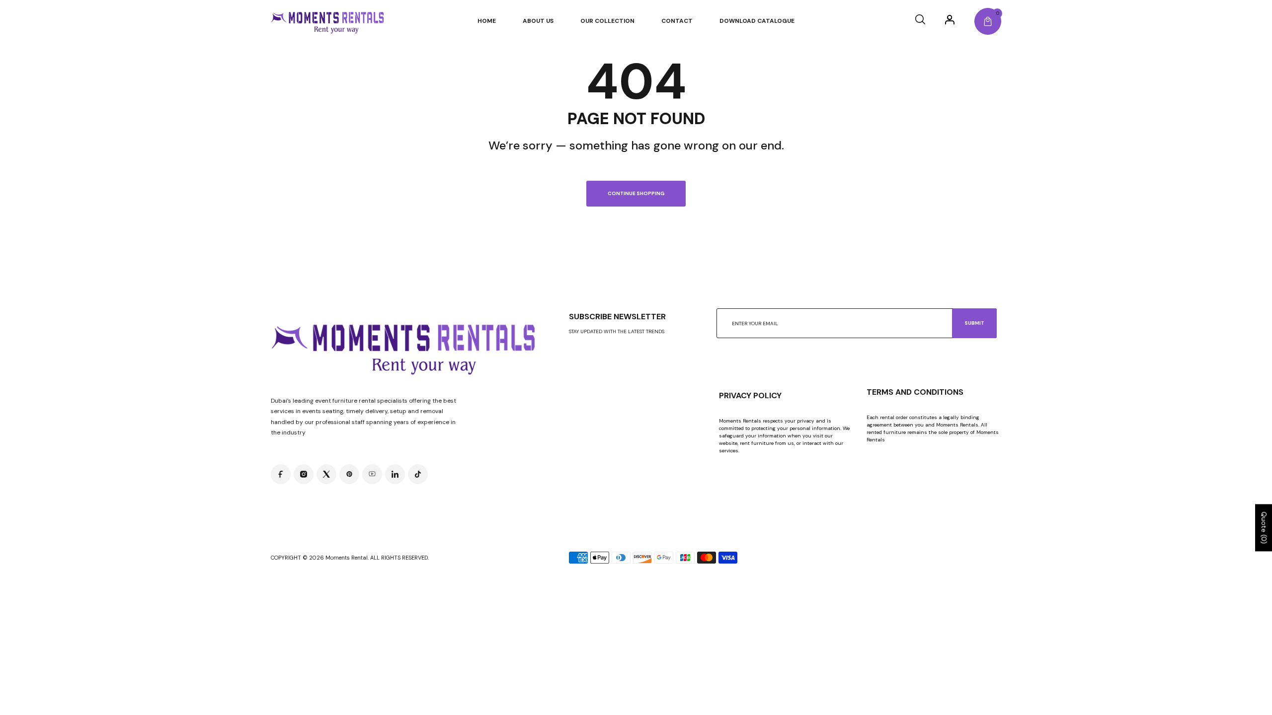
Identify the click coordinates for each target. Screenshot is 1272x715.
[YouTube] (372, 474)
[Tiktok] (418, 474)
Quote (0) (1264, 528)
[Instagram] (304, 474)
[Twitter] (326, 474)
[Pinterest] (349, 474)
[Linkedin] (395, 474)
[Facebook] (281, 474)
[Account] (949, 19)
